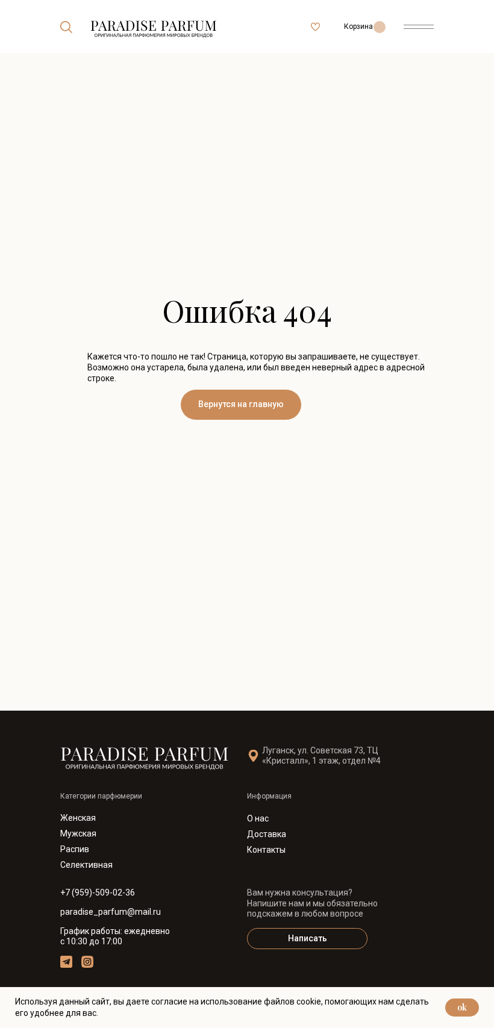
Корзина (358, 26)
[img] (66, 27)
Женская (78, 818)
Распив (74, 849)
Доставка (266, 834)
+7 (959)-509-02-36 (97, 892)
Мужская (78, 833)
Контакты (266, 850)
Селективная (86, 865)
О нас (258, 818)
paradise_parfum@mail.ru (110, 912)
